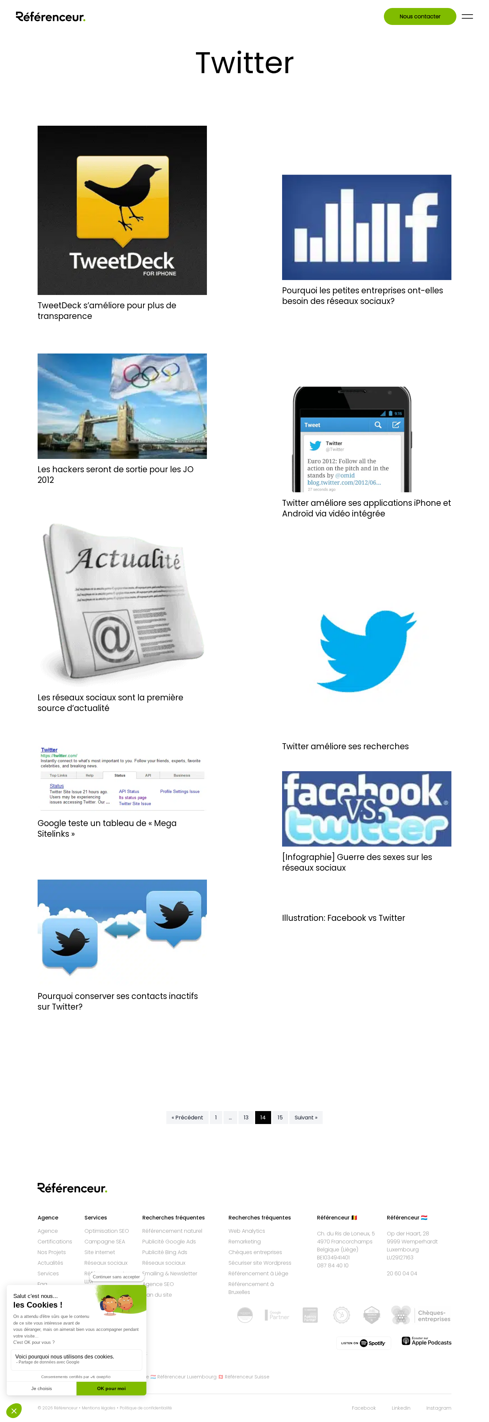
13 (246, 1117)
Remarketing (245, 1241)
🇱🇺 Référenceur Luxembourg (183, 1376)
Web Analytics (247, 1231)
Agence (48, 1231)
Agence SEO (158, 1284)
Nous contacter (420, 16)
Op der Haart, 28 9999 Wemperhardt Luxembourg (412, 1241)
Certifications (55, 1241)
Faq (42, 1284)
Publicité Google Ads (169, 1241)
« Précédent (187, 1117)
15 (280, 1117)
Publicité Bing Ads (164, 1252)
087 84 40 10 (333, 1265)
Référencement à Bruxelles (251, 1288)
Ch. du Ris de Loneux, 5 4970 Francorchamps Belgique (346, 1241)
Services (48, 1273)
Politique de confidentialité (146, 1408)
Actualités (50, 1263)
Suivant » (306, 1117)
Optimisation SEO (106, 1231)
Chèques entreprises (255, 1252)
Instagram (438, 1408)
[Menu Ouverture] (467, 16)
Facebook (364, 1408)
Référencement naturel (172, 1231)
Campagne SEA (104, 1241)
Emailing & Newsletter (169, 1273)
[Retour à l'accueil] (50, 16)
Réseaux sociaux (105, 1263)
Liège (349, 1249)
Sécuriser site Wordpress (260, 1263)
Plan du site (157, 1295)
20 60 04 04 (402, 1273)
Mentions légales (98, 1408)
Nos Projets (52, 1252)
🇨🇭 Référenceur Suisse (243, 1376)
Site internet (99, 1252)
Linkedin (401, 1408)
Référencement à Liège (258, 1273)
